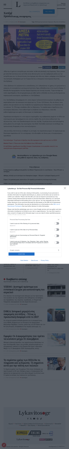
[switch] (56, 223)
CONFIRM (21, 254)
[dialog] (34, 224)
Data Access (34, 260)
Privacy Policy (45, 260)
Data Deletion (24, 260)
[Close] (65, 188)
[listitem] (34, 219)
